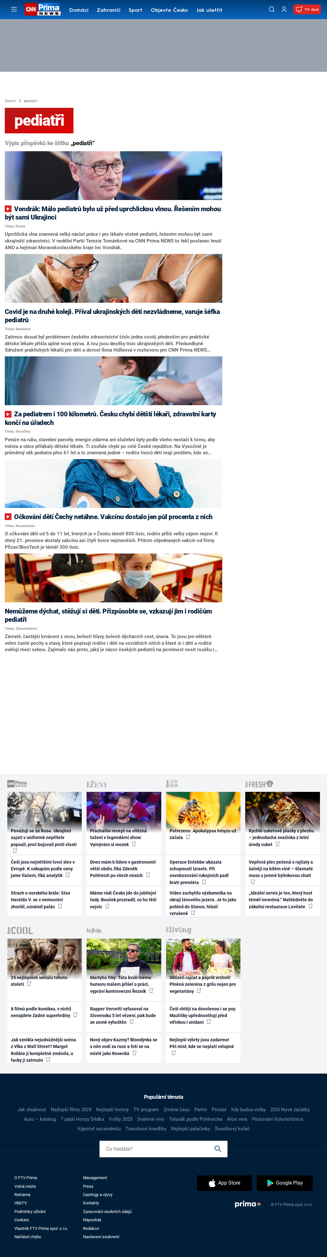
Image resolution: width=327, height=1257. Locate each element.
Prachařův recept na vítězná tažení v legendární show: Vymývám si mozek (118, 837)
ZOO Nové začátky (290, 1109)
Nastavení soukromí (101, 1236)
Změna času (177, 1109)
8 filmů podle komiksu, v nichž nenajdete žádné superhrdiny (41, 1012)
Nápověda (92, 1219)
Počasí (219, 1109)
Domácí (78, 10)
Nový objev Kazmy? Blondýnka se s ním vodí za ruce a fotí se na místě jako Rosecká (123, 1046)
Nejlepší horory (112, 1109)
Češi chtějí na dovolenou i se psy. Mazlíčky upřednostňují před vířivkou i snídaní (203, 1015)
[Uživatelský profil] (284, 9)
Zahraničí (108, 10)
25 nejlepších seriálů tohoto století (39, 981)
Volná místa (25, 1186)
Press (88, 1186)
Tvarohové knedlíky (145, 1129)
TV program (146, 1109)
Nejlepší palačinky (190, 1129)
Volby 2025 (121, 1119)
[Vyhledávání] (272, 9)
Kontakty (91, 1203)
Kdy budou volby (248, 1109)
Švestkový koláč (232, 1129)
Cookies (21, 1219)
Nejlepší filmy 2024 (71, 1109)
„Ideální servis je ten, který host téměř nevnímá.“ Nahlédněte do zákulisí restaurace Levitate (281, 899)
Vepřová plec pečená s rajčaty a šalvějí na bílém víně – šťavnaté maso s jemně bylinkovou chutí (281, 868)
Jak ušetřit (209, 10)
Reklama (22, 1194)
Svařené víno (150, 1119)
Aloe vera (237, 1119)
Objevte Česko (169, 10)
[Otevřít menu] (14, 9)
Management (95, 1177)
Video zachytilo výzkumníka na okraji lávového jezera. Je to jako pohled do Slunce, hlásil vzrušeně (203, 903)
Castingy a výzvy (97, 1194)
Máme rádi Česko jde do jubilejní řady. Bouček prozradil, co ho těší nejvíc (123, 899)
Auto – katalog (40, 1119)
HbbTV (20, 1203)
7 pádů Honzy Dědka (82, 1119)
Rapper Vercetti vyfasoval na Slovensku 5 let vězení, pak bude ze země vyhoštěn (123, 1015)
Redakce (91, 1228)
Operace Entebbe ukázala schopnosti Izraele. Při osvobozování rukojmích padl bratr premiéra (199, 872)
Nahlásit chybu (27, 1236)
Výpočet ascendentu (99, 1129)
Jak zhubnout (32, 1109)
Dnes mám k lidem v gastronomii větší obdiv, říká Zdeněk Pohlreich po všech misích (123, 868)
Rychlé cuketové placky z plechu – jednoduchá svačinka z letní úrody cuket (281, 837)
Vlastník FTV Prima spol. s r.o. (41, 1228)
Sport (135, 10)
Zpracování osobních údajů (107, 1211)
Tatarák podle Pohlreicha (195, 1119)
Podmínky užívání (30, 1211)
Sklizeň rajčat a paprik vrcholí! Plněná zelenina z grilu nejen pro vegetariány (203, 984)
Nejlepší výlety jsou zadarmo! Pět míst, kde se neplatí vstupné (202, 1043)
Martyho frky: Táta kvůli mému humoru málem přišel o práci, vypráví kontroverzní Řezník (120, 984)
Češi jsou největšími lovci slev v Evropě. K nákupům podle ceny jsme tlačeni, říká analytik (43, 868)
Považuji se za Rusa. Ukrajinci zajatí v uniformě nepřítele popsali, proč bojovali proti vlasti (44, 837)
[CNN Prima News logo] (43, 9)
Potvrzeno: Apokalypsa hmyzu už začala (203, 834)
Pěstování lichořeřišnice (277, 1119)
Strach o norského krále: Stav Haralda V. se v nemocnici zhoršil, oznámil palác (40, 899)
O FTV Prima (25, 1177)
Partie (200, 1109)
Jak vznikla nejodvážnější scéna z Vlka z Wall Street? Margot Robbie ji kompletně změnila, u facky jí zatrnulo (43, 1050)
